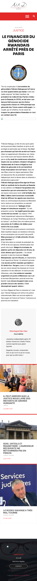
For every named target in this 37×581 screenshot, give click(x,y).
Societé (11, 455)
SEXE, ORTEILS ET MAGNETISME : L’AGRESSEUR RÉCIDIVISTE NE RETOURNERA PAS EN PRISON (18, 448)
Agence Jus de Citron (22, 575)
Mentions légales (19, 561)
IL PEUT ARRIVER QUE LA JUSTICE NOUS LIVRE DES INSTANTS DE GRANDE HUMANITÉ (16, 399)
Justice (5, 405)
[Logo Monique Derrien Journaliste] (18, 548)
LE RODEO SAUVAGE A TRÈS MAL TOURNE (17, 511)
